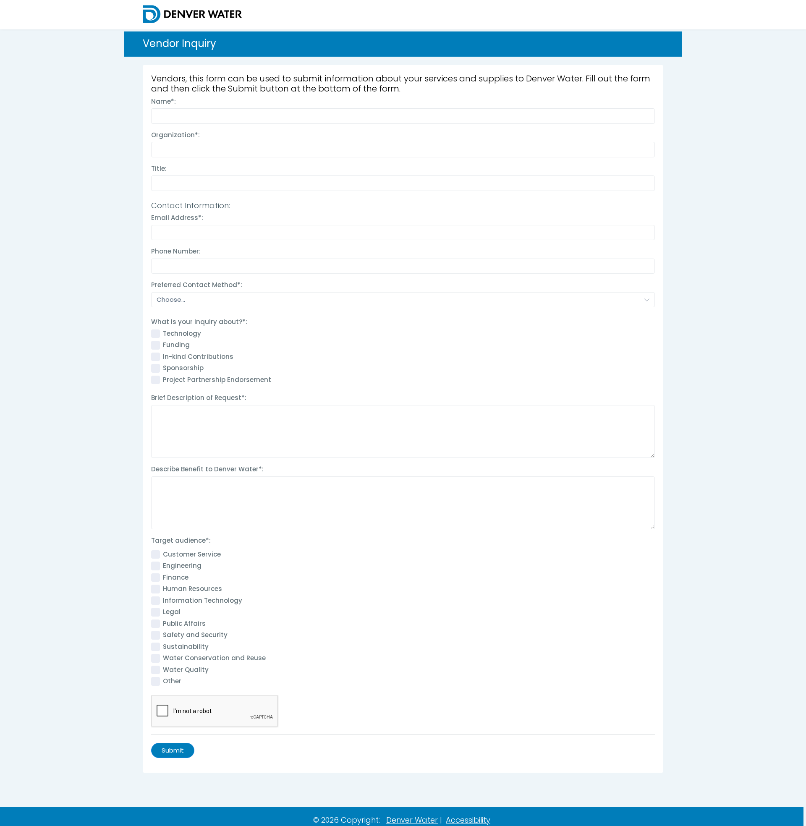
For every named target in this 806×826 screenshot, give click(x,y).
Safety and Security (195, 634)
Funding (176, 344)
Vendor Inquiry (179, 44)
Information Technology (202, 600)
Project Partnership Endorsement (217, 379)
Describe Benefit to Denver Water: (207, 469)
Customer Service (192, 554)
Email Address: (177, 217)
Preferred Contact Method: (196, 284)
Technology (182, 333)
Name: (163, 101)
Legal (172, 611)
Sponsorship (183, 367)
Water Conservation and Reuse (214, 657)
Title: (159, 168)
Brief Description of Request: (198, 397)
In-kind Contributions (198, 356)
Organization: (175, 135)
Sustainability (186, 646)
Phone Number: (176, 251)
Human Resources (192, 588)
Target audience (181, 540)
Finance (175, 577)
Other (172, 681)
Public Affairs (184, 623)
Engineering (182, 565)
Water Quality (186, 669)
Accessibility (468, 820)
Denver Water (412, 820)
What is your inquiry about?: (199, 321)
